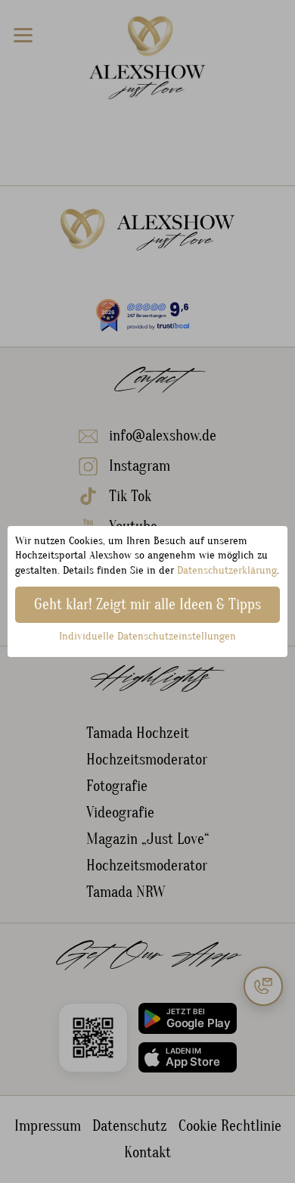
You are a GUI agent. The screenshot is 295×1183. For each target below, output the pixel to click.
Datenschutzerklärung (227, 570)
